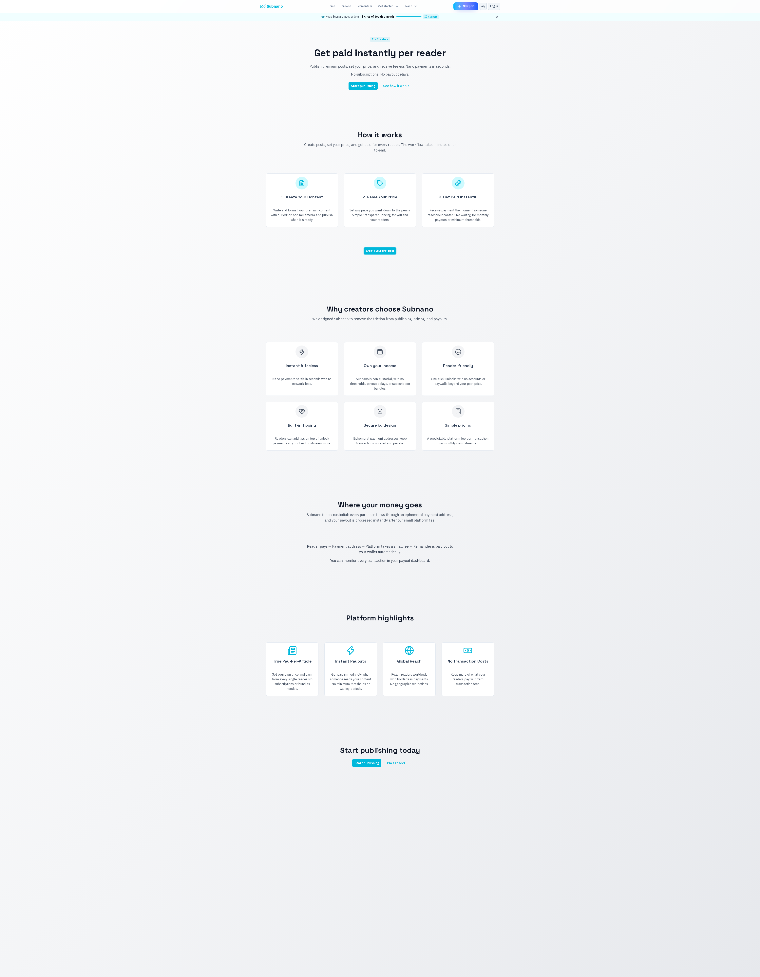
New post (468, 6)
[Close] (497, 17)
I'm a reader (396, 763)
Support (432, 16)
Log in (494, 6)
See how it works (396, 86)
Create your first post (380, 251)
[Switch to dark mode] (483, 6)
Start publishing (363, 86)
